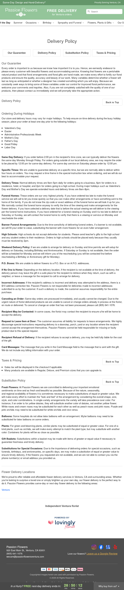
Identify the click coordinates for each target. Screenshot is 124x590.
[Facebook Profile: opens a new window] (101, 547)
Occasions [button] (31, 22)
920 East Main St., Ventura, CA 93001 (25, 550)
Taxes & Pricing (106, 53)
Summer (18, 22)
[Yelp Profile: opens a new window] (115, 547)
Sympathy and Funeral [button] (70, 22)
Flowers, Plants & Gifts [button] (100, 22)
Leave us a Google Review (102, 553)
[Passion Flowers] (21, 12)
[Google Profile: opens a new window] (108, 547)
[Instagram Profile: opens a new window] (94, 547)
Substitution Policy (77, 53)
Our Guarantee (17, 53)
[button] (115, 576)
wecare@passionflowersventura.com (25, 556)
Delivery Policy (47, 53)
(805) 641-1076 (14, 553)
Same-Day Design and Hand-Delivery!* (24, 2)
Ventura (6, 489)
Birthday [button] (47, 22)
